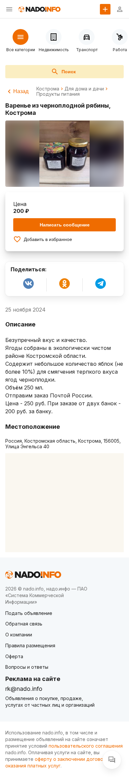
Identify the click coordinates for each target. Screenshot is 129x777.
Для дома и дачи (84, 88)
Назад (20, 91)
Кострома (47, 88)
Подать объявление (28, 613)
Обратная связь (23, 623)
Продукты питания (58, 94)
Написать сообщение (65, 224)
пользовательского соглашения (86, 746)
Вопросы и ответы (26, 667)
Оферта (14, 656)
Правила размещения (30, 645)
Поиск (69, 71)
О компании (18, 634)
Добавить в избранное (48, 239)
